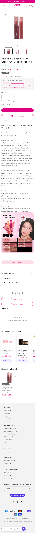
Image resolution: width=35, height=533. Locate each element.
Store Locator (8, 455)
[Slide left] (13, 45)
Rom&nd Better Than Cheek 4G (7, 351)
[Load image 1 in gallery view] (9, 51)
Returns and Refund (10, 437)
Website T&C (8, 473)
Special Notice (8, 440)
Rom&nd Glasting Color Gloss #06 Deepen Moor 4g (7, 389)
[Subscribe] (29, 489)
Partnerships (8, 457)
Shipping (4, 76)
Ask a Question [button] (18, 304)
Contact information (18, 524)
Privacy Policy (8, 475)
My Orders (7, 416)
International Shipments (11, 434)
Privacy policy (8, 521)
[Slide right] (22, 45)
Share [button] (5, 120)
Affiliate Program (9, 460)
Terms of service (18, 521)
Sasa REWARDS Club (10, 428)
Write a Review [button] (18, 299)
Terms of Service (9, 478)
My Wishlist (7, 419)
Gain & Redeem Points (11, 431)
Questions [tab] (5, 308)
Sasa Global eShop (15, 518)
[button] (4, 6)
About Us (7, 452)
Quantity (3, 92)
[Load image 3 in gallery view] (26, 51)
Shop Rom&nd (17, 262)
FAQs (5, 442)
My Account (7, 410)
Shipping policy (28, 521)
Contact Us (7, 463)
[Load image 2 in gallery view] (17, 51)
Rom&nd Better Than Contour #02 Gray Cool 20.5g (23, 352)
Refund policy (26, 518)
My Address (7, 413)
